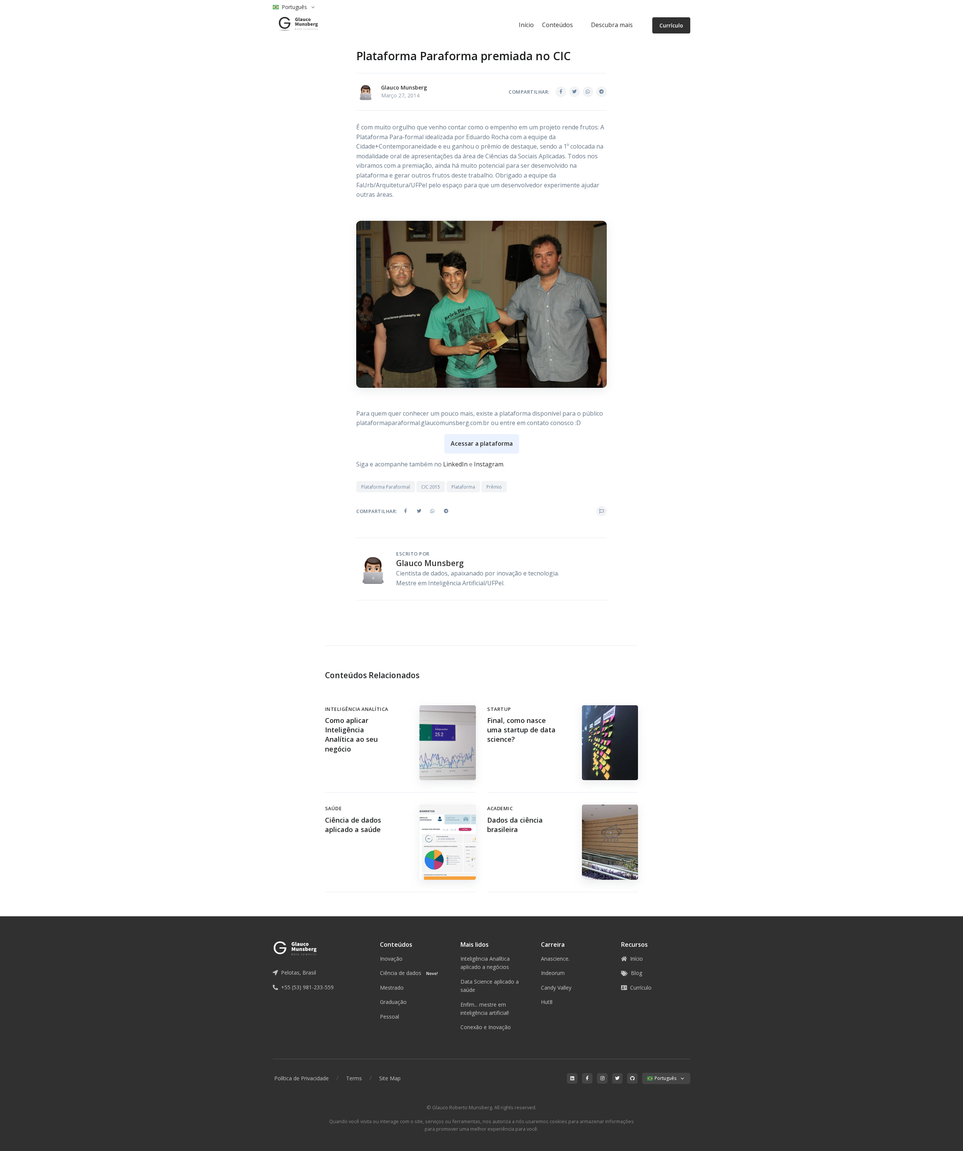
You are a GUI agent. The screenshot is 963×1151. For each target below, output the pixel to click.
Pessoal (389, 1016)
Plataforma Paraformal (385, 487)
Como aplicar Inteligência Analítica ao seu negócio (351, 734)
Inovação (391, 958)
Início (526, 25)
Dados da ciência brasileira (515, 824)
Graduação (393, 1001)
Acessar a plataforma (482, 443)
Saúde (333, 808)
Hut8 (547, 1001)
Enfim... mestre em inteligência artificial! (484, 1008)
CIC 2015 (430, 487)
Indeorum (553, 972)
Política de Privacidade (301, 1078)
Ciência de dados (409, 972)
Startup (499, 709)
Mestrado (392, 987)
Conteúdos (557, 25)
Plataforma (463, 487)
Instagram (488, 464)
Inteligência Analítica (356, 709)
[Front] (295, 25)
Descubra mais (612, 25)
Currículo (671, 25)
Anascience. (555, 958)
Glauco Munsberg (404, 87)
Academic (500, 808)
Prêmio (494, 487)
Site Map (390, 1078)
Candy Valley (556, 987)
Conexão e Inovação (485, 1027)
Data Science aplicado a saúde (489, 985)
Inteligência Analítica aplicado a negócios (485, 962)
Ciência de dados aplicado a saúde (353, 824)
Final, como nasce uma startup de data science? (521, 730)
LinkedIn (455, 464)
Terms (354, 1078)
